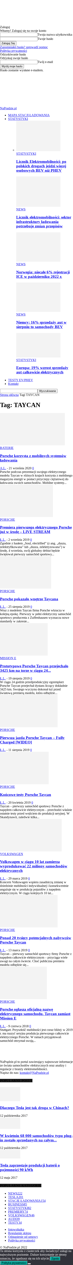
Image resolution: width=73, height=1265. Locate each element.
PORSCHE (7, 519)
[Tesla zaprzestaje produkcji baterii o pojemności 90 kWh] (10, 1157)
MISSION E (8, 658)
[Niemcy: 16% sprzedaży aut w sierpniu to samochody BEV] (38, 311)
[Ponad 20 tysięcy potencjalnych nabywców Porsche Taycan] (29, 926)
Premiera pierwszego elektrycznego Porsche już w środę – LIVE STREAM (36, 529)
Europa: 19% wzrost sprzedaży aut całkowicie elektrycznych (42, 370)
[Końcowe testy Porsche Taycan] (24, 783)
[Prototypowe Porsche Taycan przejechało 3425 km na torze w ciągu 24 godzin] (24, 654)
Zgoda (55, 1258)
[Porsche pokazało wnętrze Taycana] (25, 587)
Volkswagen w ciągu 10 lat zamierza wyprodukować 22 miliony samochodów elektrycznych (33, 866)
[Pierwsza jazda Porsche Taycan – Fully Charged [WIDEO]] (29, 726)
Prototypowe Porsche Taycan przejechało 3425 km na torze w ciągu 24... (34, 668)
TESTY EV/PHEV (20, 380)
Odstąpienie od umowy (23, 1236)
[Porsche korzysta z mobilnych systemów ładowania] (32, 444)
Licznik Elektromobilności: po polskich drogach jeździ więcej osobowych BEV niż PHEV (41, 166)
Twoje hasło (45, 39)
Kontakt (13, 383)
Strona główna (9, 395)
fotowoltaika (16, 1229)
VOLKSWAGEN (11, 854)
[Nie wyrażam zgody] (29, 1263)
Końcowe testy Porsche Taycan (25, 794)
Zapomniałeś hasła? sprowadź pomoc (24, 47)
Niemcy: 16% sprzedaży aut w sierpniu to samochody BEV (41, 324)
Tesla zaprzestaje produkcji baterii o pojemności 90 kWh (30, 1167)
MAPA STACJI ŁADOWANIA (29, 115)
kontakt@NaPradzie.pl (34, 1072)
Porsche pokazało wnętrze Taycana (29, 599)
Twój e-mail (45, 62)
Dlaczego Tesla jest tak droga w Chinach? (34, 1108)
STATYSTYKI (18, 119)
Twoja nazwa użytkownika (55, 34)
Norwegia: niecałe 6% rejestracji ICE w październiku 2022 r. (43, 274)
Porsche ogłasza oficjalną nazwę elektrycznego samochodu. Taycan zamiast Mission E (35, 1013)
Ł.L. (3, 539)
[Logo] (30, 87)
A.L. (3, 468)
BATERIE (7, 448)
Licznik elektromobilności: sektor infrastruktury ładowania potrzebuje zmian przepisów (43, 221)
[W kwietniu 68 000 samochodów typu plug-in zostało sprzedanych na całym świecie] (10, 1128)
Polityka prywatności (13, 50)
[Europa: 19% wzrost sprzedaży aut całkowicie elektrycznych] (38, 356)
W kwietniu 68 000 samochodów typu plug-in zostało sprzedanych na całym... (36, 1138)
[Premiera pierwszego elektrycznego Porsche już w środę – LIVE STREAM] (26, 516)
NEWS (21, 209)
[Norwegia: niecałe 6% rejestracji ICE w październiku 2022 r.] (38, 260)
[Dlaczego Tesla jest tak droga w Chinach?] (10, 1100)
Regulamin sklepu (19, 1233)
